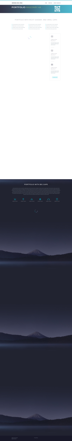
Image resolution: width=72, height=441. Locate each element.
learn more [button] (55, 77)
